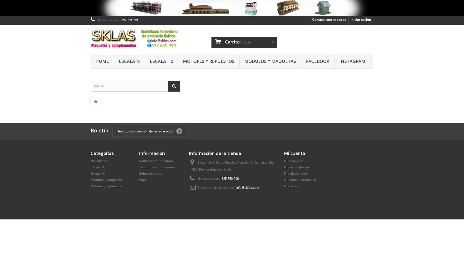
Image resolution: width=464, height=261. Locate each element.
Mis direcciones (296, 173)
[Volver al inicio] (95, 102)
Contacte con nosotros (329, 20)
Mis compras (293, 161)
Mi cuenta (294, 153)
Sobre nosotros (150, 173)
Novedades (99, 161)
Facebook (317, 61)
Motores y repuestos (208, 61)
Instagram (352, 61)
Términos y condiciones (157, 167)
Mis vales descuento (299, 167)
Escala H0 (161, 61)
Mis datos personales (300, 180)
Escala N (129, 61)
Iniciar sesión (361, 20)
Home (102, 61)
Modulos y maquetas (270, 61)
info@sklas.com (247, 187)
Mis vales (291, 186)
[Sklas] (135, 38)
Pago (143, 180)
